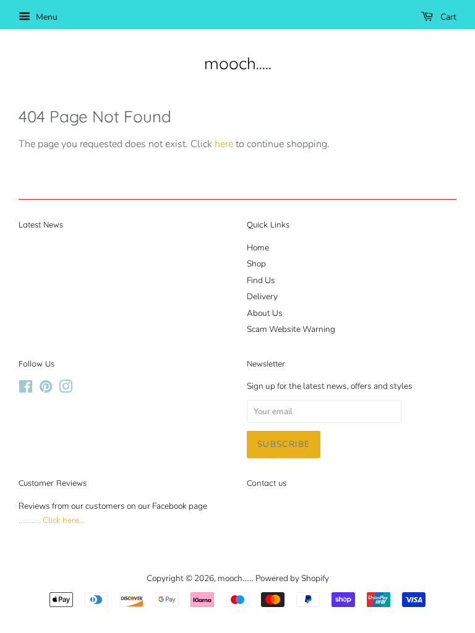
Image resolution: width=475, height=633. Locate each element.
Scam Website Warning (291, 329)
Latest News (41, 224)
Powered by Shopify (292, 578)
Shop (256, 264)
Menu (45, 17)
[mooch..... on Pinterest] (46, 389)
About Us (265, 313)
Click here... (64, 520)
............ (30, 520)
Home (258, 247)
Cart (447, 17)
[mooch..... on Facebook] (26, 389)
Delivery (262, 296)
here (224, 144)
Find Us (261, 280)
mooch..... (238, 63)
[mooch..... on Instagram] (65, 389)
